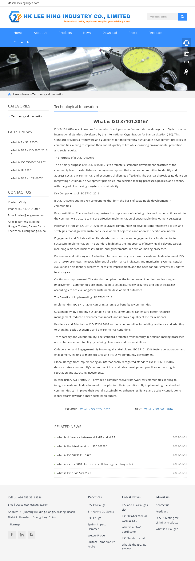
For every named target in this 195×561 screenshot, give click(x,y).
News (87, 33)
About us (162, 497)
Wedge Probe (96, 535)
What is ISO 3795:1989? (95, 409)
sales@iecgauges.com (25, 3)
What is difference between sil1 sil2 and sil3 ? (86, 437)
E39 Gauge (94, 518)
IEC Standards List (133, 538)
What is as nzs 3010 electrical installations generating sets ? (95, 464)
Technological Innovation (48, 94)
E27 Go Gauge (96, 505)
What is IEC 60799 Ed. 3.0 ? (74, 455)
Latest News (131, 497)
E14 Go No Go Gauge (101, 511)
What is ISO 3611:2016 (158, 409)
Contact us (162, 505)
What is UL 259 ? (21, 170)
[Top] (186, 73)
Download (109, 33)
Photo (133, 33)
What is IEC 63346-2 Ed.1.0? (28, 162)
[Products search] (182, 17)
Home (18, 33)
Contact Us (22, 42)
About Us (40, 33)
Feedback (155, 33)
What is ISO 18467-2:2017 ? (74, 473)
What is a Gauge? (167, 529)
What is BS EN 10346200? (27, 178)
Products (65, 33)
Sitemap (15, 524)
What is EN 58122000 (24, 142)
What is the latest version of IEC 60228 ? (82, 446)
